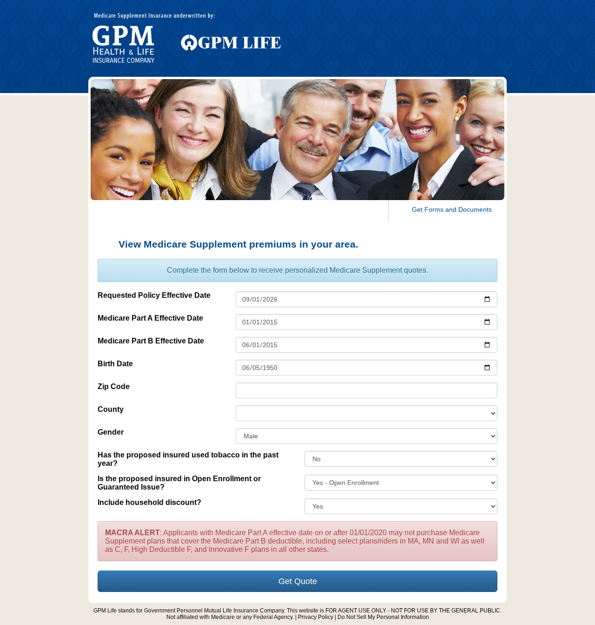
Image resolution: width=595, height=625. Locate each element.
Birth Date (115, 364)
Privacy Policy (315, 617)
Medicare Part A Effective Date (150, 318)
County (111, 409)
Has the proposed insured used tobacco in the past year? (188, 459)
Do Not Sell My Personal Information (383, 617)
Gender (111, 432)
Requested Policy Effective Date (154, 295)
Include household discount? (149, 502)
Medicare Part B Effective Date (151, 341)
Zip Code (114, 386)
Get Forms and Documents (452, 209)
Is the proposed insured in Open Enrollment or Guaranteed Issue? (179, 483)
